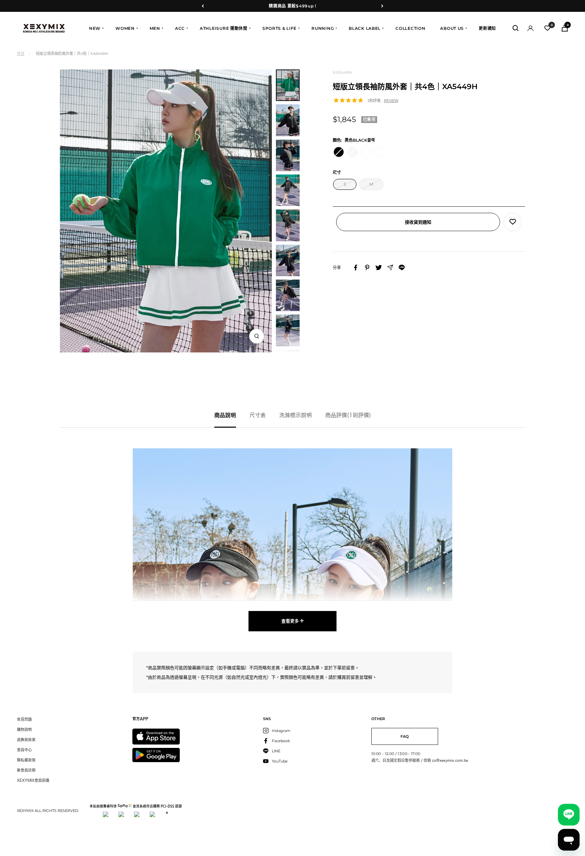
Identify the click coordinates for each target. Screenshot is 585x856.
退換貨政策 (26, 739)
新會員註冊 (26, 770)
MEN (155, 28)
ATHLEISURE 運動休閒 (223, 28)
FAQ (404, 736)
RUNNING (322, 28)
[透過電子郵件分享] (390, 267)
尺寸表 (258, 415)
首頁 (20, 53)
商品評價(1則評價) (348, 415)
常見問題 (24, 719)
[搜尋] (516, 28)
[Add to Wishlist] (512, 222)
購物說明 (24, 729)
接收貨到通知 (418, 222)
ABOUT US (452, 28)
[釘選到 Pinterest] (367, 267)
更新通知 (487, 28)
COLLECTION (410, 28)
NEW (95, 28)
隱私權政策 (26, 760)
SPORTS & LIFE (279, 28)
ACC (180, 28)
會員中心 (24, 750)
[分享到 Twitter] (378, 267)
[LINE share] (401, 267)
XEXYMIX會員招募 (33, 780)
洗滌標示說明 (295, 415)
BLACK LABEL (365, 28)
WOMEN (125, 28)
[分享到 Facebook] (355, 267)
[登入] (530, 28)
